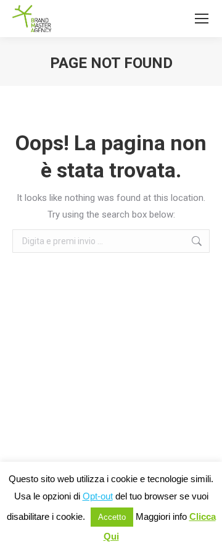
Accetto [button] (112, 517)
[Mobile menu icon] (202, 19)
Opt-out (98, 496)
